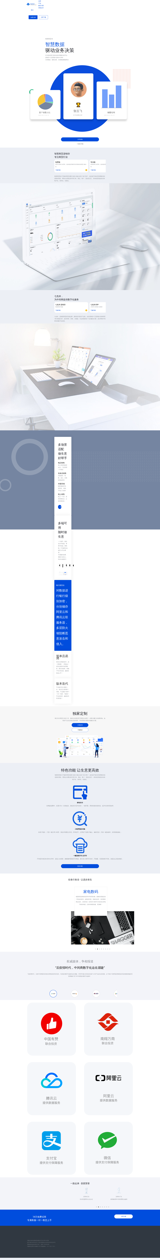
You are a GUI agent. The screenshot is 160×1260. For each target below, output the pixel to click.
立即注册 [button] (123, 1216)
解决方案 (41, 5)
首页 (39, 1)
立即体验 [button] (80, 139)
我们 (32, 10)
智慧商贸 (31, 5)
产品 (39, 3)
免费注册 (33, 17)
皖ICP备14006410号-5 (33, 1242)
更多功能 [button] (80, 866)
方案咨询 (80, 725)
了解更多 (80, 730)
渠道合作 (41, 8)
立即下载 (43, 17)
